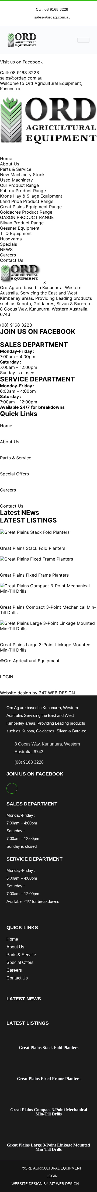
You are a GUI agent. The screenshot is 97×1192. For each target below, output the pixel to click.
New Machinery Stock (22, 174)
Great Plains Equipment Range (31, 206)
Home (6, 158)
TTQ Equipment (16, 233)
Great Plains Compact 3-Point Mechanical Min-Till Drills (48, 1112)
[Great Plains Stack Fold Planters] (35, 532)
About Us (9, 163)
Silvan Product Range (22, 222)
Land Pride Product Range (26, 201)
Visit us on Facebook (21, 62)
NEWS (6, 249)
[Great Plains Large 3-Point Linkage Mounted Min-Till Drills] (48, 628)
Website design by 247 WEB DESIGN (37, 692)
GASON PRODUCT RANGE (27, 217)
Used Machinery (16, 180)
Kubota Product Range (23, 190)
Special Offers (14, 473)
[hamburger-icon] (83, 40)
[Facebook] (11, 788)
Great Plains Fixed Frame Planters (34, 575)
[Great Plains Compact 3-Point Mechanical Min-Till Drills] (48, 591)
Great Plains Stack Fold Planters (32, 548)
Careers (8, 255)
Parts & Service (15, 169)
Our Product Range (19, 185)
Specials (8, 244)
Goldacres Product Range (26, 212)
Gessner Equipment (20, 228)
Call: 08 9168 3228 (19, 72)
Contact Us (11, 260)
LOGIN (6, 676)
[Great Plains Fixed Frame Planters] (36, 559)
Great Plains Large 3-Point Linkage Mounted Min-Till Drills (48, 1147)
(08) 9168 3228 (16, 325)
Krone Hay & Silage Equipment (31, 196)
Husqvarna (11, 238)
